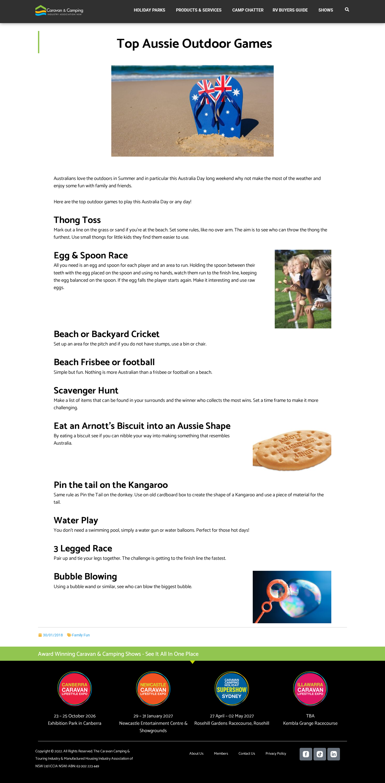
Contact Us (247, 754)
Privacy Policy (276, 754)
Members (221, 754)
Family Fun (81, 635)
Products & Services (199, 10)
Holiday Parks (149, 10)
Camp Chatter (247, 10)
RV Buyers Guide (290, 10)
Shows (325, 10)
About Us (196, 754)
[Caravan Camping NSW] (59, 10)
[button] (347, 10)
